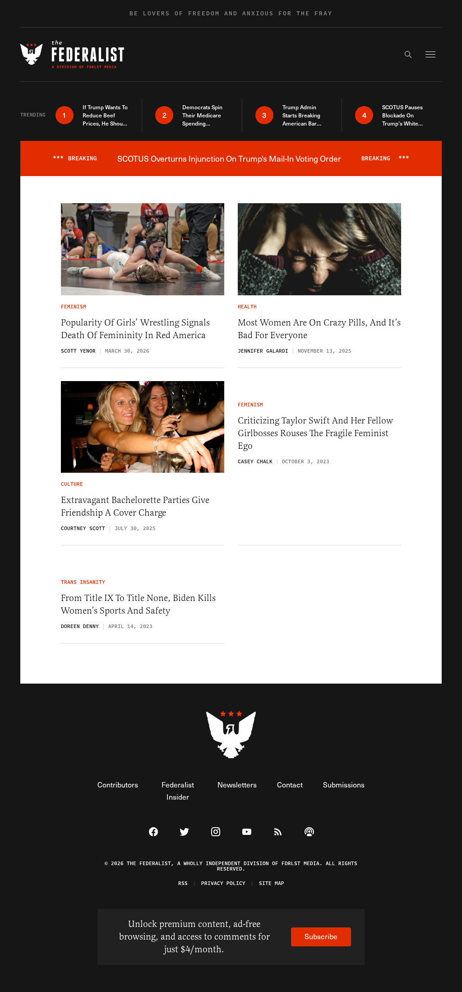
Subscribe (321, 936)
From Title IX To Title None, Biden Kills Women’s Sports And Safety (138, 604)
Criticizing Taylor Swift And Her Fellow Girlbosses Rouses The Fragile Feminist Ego (315, 433)
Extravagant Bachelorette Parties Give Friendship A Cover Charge (135, 506)
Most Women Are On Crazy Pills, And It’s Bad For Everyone (319, 329)
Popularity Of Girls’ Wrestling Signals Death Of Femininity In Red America (135, 329)
